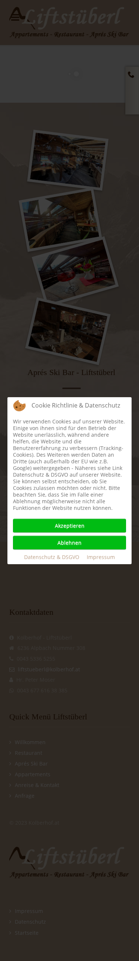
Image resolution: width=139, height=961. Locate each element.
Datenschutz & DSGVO (51, 556)
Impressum (101, 556)
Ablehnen (69, 542)
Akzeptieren (70, 525)
